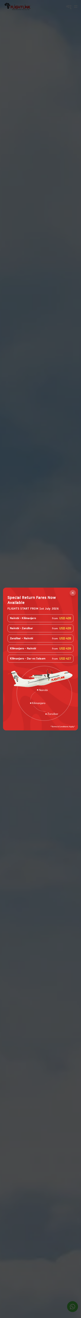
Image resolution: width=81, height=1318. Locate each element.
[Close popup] (73, 593)
